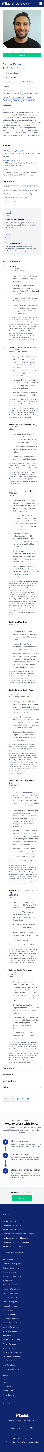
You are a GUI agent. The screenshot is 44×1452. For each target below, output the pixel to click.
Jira (5, 93)
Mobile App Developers (12, 1276)
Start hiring (22, 1198)
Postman (34, 90)
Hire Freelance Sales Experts (14, 1246)
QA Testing (7, 104)
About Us (6, 1403)
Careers (6, 1399)
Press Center (8, 1390)
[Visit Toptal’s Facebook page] (25, 1428)
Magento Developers (11, 1327)
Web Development (28, 101)
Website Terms (22, 1442)
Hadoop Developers (10, 1306)
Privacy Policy (11, 1442)
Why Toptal (7, 1382)
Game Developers (10, 1301)
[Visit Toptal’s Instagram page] (31, 1428)
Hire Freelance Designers (12, 1225)
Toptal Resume (8, 1395)
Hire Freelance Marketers (12, 1229)
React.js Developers (10, 1348)
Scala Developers (9, 1361)
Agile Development (18, 97)
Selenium (26, 93)
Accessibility (33, 1442)
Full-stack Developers (11, 1259)
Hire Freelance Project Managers (15, 1238)
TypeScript (7, 101)
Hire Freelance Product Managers (16, 1242)
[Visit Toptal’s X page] (19, 1428)
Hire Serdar (22, 55)
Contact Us (7, 1386)
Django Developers (10, 1293)
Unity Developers (9, 1365)
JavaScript (36, 93)
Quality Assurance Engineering (13, 90)
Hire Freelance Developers (13, 1221)
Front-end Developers (11, 1263)
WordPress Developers (11, 1369)
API (28, 90)
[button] (22, 261)
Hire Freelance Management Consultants (18, 1234)
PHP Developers (9, 1335)
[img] (14, 68)
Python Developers (10, 1344)
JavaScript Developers (11, 1318)
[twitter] (17, 1098)
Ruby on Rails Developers (13, 1352)
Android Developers (10, 1285)
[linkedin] (28, 1098)
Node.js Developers (10, 1331)
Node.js (16, 101)
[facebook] (22, 1098)
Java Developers (9, 1314)
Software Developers (11, 1268)
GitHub (6, 97)
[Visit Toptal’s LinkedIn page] (12, 1428)
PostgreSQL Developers (12, 1339)
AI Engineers (8, 1280)
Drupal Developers (10, 1297)
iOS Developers (9, 1310)
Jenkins (29, 97)
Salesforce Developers (11, 1356)
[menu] (40, 3)
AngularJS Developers (11, 1289)
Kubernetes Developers (12, 1323)
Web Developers (9, 1272)
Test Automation (15, 93)
